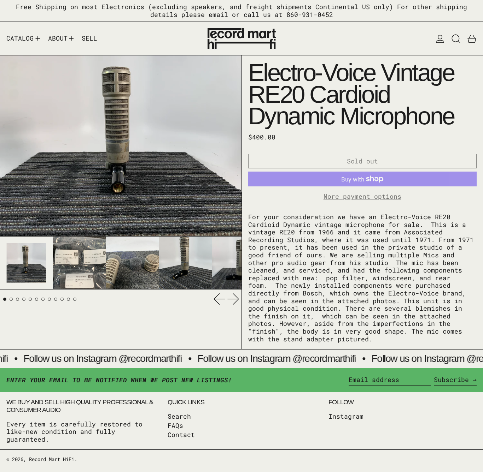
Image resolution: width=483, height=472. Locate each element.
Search (179, 416)
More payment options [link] (362, 197)
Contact (181, 434)
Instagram (345, 416)
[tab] (4, 299)
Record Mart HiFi (51, 459)
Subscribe (451, 379)
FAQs (175, 425)
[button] (456, 38)
